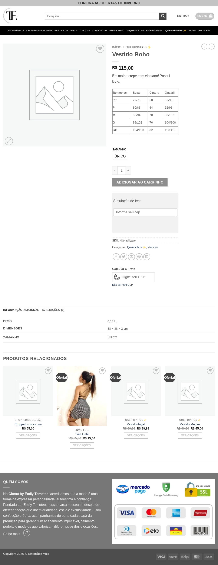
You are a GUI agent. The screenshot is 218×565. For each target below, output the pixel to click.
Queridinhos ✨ (175, 30)
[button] (183, 16)
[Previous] (3, 413)
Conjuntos (99, 30)
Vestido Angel (136, 424)
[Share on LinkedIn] (146, 256)
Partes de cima (64, 30)
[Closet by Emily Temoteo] (21, 16)
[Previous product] (212, 47)
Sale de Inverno (152, 30)
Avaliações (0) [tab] (53, 310)
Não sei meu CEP (122, 284)
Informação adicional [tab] (21, 310)
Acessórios (16, 30)
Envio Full (116, 30)
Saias (192, 30)
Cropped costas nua (28, 424)
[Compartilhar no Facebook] (116, 256)
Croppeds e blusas (39, 30)
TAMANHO (119, 149)
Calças (85, 30)
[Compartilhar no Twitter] (123, 256)
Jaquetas (132, 30)
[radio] (120, 156)
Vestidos (204, 30)
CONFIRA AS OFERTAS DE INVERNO (109, 3)
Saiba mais (11, 534)
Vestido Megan (190, 424)
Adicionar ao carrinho (140, 182)
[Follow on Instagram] (26, 532)
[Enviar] (162, 16)
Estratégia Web (39, 553)
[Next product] (204, 47)
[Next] (214, 413)
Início (116, 47)
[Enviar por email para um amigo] (131, 256)
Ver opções (28, 435)
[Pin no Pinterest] (139, 256)
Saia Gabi (82, 434)
